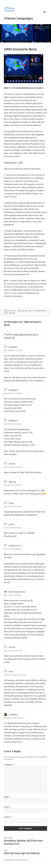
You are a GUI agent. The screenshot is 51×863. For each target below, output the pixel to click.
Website (8, 817)
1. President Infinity (39, 311)
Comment (9, 765)
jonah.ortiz (24, 311)
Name (7, 797)
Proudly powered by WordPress (16, 860)
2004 (6, 313)
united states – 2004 (13, 162)
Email (7, 807)
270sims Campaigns (18, 18)
